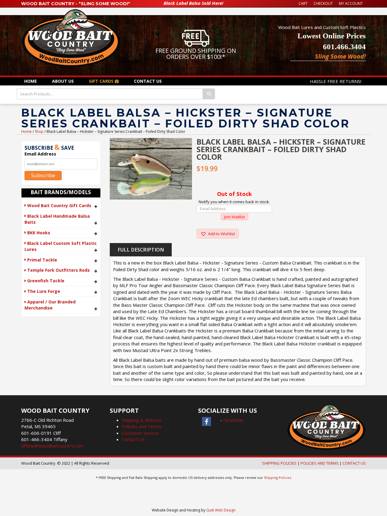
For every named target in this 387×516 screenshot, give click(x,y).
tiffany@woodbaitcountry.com (52, 446)
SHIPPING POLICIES (279, 463)
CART (302, 3)
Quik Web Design (221, 510)
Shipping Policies (277, 477)
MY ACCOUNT (351, 3)
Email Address (40, 154)
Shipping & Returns (141, 420)
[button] (218, 234)
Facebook (233, 420)
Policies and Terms (141, 426)
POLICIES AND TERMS (320, 463)
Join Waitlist (234, 217)
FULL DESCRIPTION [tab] (141, 249)
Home (26, 131)
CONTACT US (354, 463)
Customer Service (140, 433)
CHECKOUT (323, 3)
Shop (39, 131)
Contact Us (133, 439)
